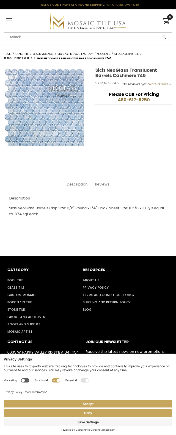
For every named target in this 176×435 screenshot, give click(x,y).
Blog (87, 309)
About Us (91, 280)
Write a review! (160, 84)
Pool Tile (15, 280)
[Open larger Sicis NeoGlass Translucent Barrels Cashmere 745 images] (44, 110)
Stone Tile (16, 309)
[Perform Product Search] (164, 37)
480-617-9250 (134, 100)
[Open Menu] (9, 20)
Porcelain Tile (19, 302)
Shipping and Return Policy (107, 302)
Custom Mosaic (21, 295)
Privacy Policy (96, 287)
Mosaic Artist (20, 331)
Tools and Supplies (23, 324)
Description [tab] (77, 184)
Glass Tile (15, 287)
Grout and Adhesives (26, 317)
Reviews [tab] (102, 184)
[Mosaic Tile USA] (88, 20)
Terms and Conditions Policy (109, 295)
